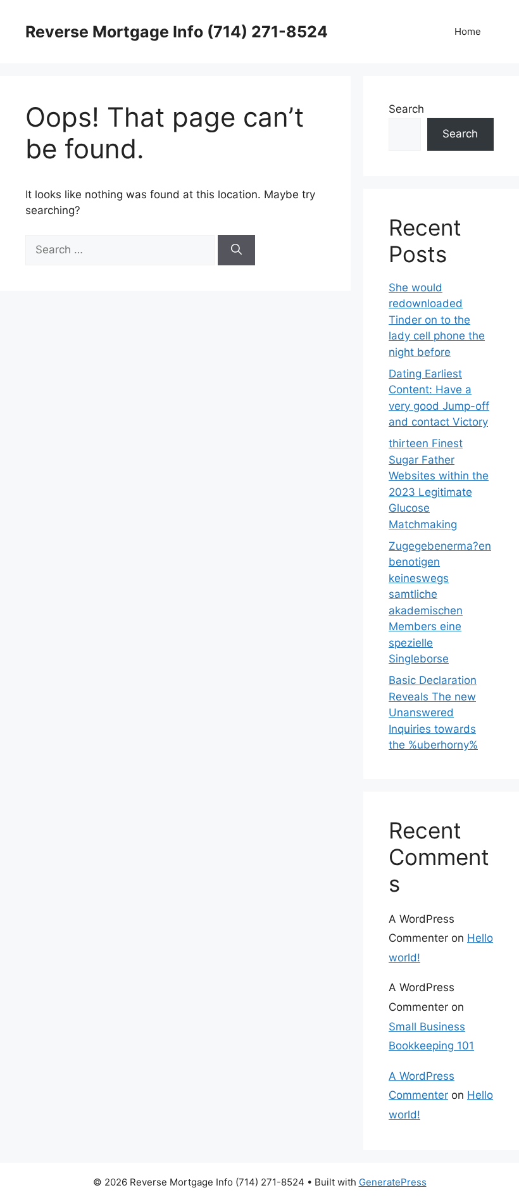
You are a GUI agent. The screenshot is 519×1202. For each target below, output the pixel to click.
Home (467, 31)
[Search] (236, 250)
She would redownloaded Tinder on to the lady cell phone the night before (437, 319)
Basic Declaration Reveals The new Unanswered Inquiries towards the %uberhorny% (433, 712)
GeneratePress (393, 1182)
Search (406, 109)
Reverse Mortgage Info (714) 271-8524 (176, 31)
